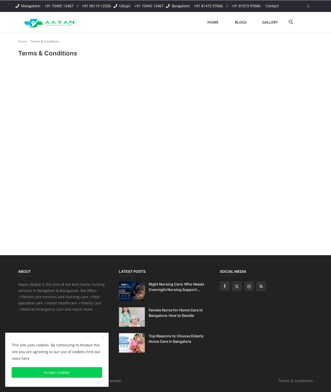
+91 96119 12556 (96, 5)
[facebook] (225, 286)
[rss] (261, 286)
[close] (103, 338)
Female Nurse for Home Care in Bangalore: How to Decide (176, 313)
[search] (290, 22)
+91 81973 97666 (245, 5)
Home (213, 22)
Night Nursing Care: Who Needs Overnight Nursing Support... (176, 287)
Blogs (241, 22)
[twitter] (237, 286)
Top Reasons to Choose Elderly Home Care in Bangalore (176, 339)
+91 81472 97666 (208, 5)
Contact (272, 5)
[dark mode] (309, 6)
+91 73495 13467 (58, 5)
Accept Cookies (57, 372)
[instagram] (249, 286)
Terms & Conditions (296, 380)
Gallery (270, 22)
